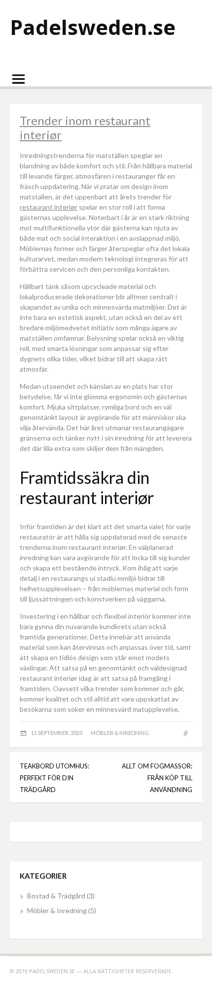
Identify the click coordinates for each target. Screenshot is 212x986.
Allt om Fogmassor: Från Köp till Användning (157, 778)
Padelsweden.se (93, 27)
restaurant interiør (48, 207)
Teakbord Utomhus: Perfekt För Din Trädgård (54, 778)
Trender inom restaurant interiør (85, 127)
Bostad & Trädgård (56, 895)
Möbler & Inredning (120, 733)
